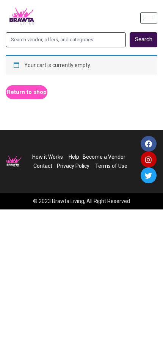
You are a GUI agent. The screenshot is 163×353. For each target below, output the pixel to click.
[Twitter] (149, 175)
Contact (42, 166)
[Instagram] (149, 159)
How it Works (47, 157)
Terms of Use (112, 166)
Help (74, 157)
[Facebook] (149, 144)
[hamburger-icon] (148, 17)
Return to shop (27, 92)
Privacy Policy (72, 166)
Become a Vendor (104, 157)
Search (143, 39)
